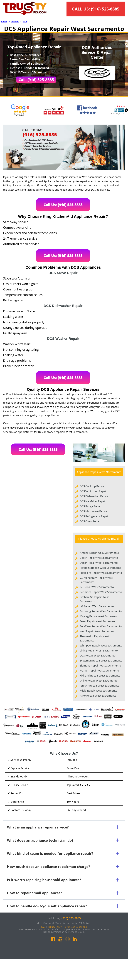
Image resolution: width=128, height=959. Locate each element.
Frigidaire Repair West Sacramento (101, 572)
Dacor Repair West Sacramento (99, 562)
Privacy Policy (55, 926)
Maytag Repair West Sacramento (99, 616)
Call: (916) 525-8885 (36, 79)
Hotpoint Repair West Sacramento (100, 567)
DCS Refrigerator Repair (94, 516)
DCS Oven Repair (90, 521)
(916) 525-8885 (105, 9)
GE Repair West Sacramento (97, 587)
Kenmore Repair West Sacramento (101, 592)
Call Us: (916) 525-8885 (63, 204)
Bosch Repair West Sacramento (99, 557)
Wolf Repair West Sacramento (98, 631)
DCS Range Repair (91, 506)
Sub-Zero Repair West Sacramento (101, 626)
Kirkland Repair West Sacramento (100, 675)
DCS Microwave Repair (93, 511)
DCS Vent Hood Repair (93, 491)
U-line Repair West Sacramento (99, 680)
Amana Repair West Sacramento (99, 552)
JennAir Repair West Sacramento (99, 685)
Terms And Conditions (75, 926)
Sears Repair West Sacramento (98, 621)
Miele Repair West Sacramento (98, 690)
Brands (15, 21)
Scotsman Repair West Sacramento (101, 660)
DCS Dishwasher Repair (94, 496)
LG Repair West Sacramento (97, 606)
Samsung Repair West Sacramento (101, 611)
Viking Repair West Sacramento (99, 650)
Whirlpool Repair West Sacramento (101, 645)
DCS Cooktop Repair (92, 486)
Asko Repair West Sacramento (98, 695)
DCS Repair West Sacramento (98, 655)
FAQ (43, 926)
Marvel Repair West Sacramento (99, 670)
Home (4, 21)
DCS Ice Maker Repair (93, 501)
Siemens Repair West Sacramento (100, 665)
